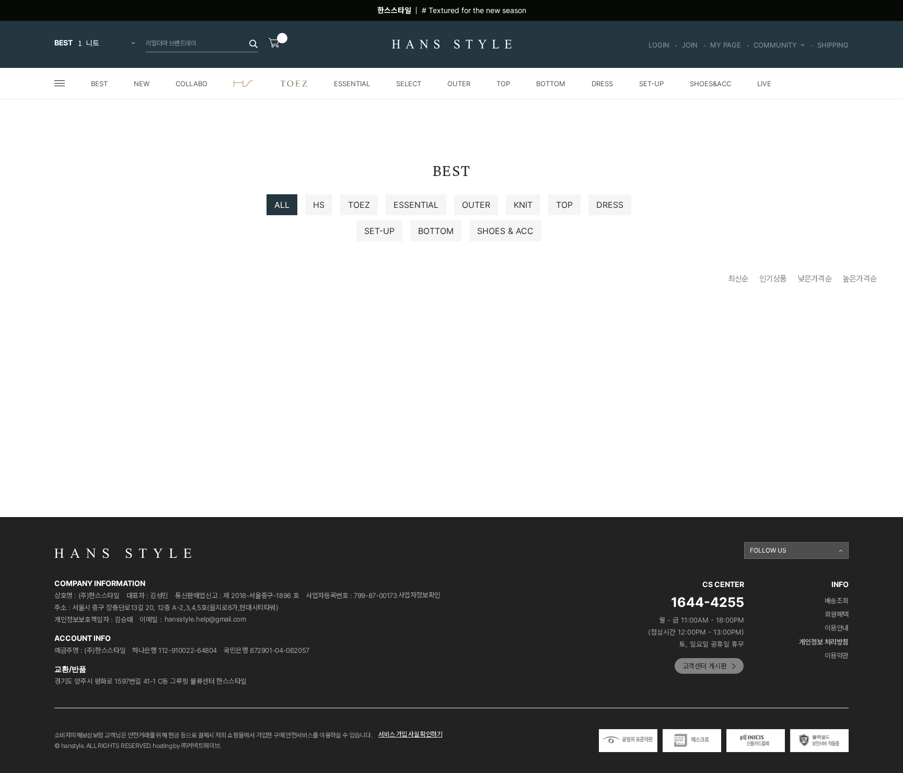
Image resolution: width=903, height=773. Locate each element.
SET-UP (651, 83)
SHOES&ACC (710, 83)
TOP (503, 83)
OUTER (458, 83)
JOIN (690, 45)
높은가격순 (859, 279)
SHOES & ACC (505, 231)
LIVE (764, 83)
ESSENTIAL (352, 83)
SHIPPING (833, 45)
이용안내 (837, 628)
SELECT (408, 83)
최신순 (738, 279)
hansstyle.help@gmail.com (205, 619)
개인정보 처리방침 (824, 642)
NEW (141, 83)
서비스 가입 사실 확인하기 (410, 734)
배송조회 (837, 601)
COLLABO (191, 83)
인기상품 (773, 279)
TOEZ (359, 205)
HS (319, 205)
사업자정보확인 (419, 595)
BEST (99, 83)
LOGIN (659, 45)
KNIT (523, 205)
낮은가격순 (814, 279)
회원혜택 (837, 614)
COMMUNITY (775, 45)
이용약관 (837, 655)
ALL (282, 205)
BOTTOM (550, 83)
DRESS (602, 83)
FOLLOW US (768, 550)
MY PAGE (725, 45)
